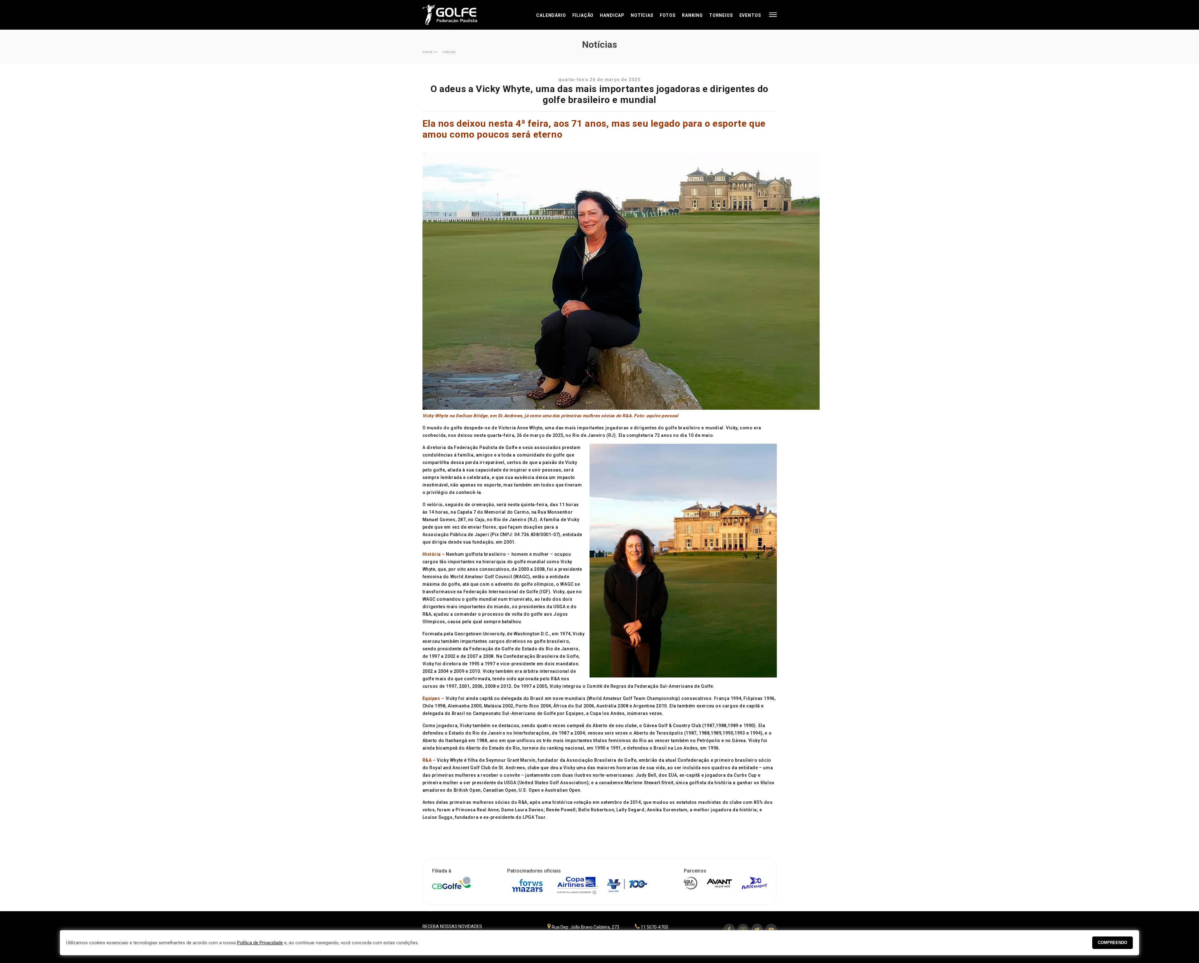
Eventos (750, 15)
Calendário (551, 15)
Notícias (642, 15)
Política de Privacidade (260, 943)
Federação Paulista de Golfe (456, 15)
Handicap (612, 15)
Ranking (692, 15)
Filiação (583, 15)
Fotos (668, 15)
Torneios (721, 15)
